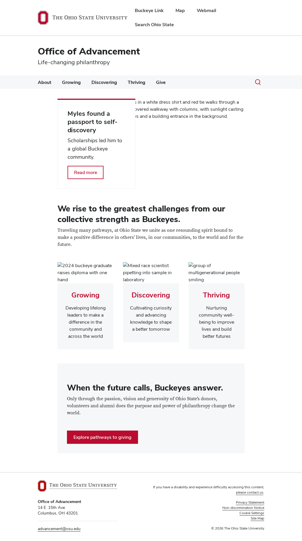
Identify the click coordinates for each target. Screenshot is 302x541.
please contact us (249, 492)
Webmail (206, 10)
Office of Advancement (89, 51)
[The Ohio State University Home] (77, 486)
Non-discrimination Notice (243, 507)
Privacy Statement (250, 502)
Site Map (257, 518)
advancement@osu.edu (59, 528)
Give (161, 82)
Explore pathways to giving (102, 437)
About (44, 82)
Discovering (104, 82)
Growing (71, 82)
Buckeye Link (149, 10)
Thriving (136, 82)
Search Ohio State (154, 24)
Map (180, 10)
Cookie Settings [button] (251, 513)
